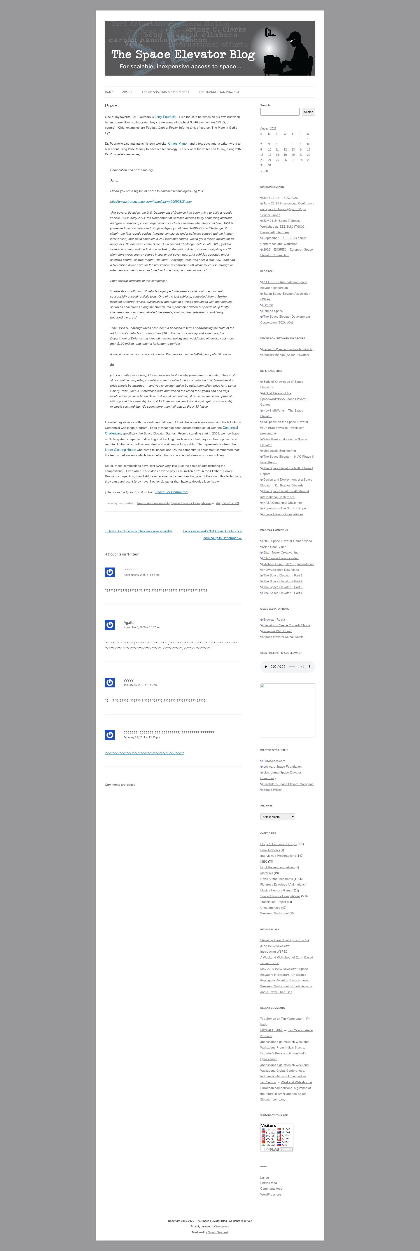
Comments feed (271, 1188)
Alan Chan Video (274, 547)
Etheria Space (272, 311)
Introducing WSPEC (274, 951)
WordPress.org (270, 1194)
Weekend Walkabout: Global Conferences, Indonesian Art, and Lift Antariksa (284, 1070)
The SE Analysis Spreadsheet (165, 91)
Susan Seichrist (218, 1232)
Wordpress (222, 1226)
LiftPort (267, 305)
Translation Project (273, 901)
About (127, 91)
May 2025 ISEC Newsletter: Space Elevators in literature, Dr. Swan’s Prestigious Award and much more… (285, 974)
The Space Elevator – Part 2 (282, 581)
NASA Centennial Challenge (282, 502)
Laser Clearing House (120, 450)
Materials (266, 873)
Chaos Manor (178, 143)
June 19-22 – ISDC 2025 (280, 197)
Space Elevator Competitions (191, 503)
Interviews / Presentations (278, 855)
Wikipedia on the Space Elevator (285, 422)
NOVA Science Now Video (280, 569)
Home (109, 91)
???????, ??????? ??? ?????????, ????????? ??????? (169, 733)
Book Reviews (270, 850)
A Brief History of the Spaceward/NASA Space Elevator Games (283, 399)
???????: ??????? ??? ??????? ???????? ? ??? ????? (144, 753)
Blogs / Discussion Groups (278, 844)
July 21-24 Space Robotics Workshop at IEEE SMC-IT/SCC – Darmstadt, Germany (283, 226)
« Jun (264, 171)
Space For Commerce (171, 492)
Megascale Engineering (279, 450)
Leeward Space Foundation (282, 766)
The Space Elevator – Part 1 (282, 575)
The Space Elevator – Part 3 (282, 587)
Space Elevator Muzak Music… (284, 636)
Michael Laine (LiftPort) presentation (288, 564)
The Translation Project (219, 91)
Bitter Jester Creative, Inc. (280, 552)
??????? (130, 570)
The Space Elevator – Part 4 (282, 593)
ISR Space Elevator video (280, 558)
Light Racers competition (277, 867)
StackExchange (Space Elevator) (285, 354)
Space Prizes (272, 789)
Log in (264, 1177)
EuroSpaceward (273, 761)
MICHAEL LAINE (271, 1030)
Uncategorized (270, 907)
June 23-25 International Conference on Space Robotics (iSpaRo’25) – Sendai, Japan (287, 209)
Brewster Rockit (273, 619)
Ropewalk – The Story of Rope (284, 508)
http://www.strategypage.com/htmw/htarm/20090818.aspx (151, 201)
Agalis (129, 623)
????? (128, 680)
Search (265, 105)
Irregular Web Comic (277, 631)
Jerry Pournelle (165, 117)
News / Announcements (153, 503)
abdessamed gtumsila (275, 1041)
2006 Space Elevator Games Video (287, 541)
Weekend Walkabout (274, 913)
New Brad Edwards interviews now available (138, 531)
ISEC (263, 861)
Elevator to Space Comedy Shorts (286, 625)
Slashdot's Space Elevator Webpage (288, 784)
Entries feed (268, 1183)
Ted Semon (268, 1018)
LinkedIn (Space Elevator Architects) (287, 349)
